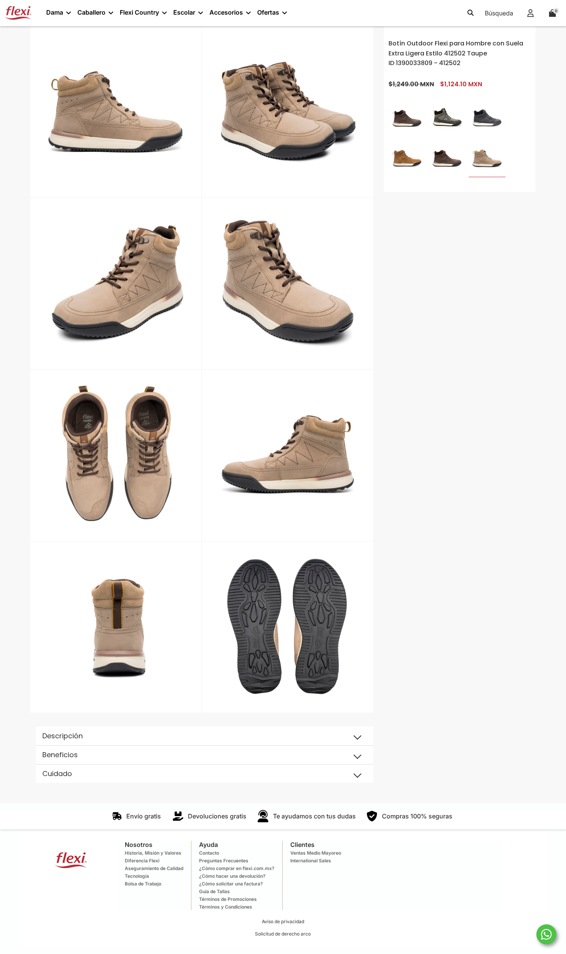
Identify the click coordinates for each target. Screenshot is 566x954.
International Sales (310, 860)
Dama (54, 12)
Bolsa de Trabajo (143, 884)
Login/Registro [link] (530, 13)
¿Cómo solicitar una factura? (231, 884)
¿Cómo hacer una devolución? (232, 876)
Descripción (62, 736)
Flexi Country (139, 12)
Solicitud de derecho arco (283, 934)
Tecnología (137, 876)
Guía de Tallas (214, 891)
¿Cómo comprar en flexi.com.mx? (237, 868)
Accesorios (226, 12)
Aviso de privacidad (283, 921)
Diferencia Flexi (142, 860)
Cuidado (57, 773)
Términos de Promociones (228, 899)
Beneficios (60, 755)
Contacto (209, 853)
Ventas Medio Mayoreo (315, 853)
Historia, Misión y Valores (153, 853)
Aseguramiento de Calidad (154, 868)
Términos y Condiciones (225, 907)
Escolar (184, 12)
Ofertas (268, 12)
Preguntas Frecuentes (223, 860)
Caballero (91, 12)
